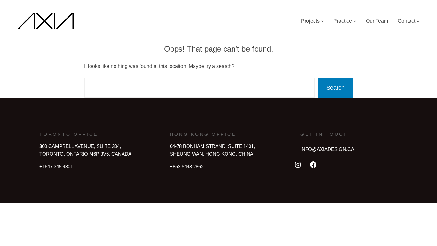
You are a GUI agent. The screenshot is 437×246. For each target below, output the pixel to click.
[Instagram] (298, 164)
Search (335, 88)
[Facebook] (313, 164)
